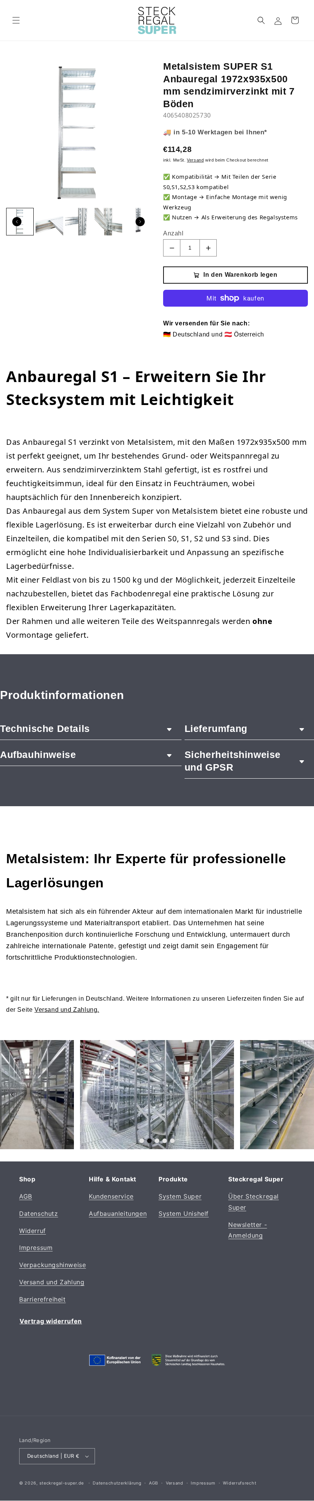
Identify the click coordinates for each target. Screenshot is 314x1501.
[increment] (208, 247)
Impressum (35, 1247)
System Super (180, 1196)
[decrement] (171, 247)
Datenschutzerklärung (117, 1483)
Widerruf (32, 1231)
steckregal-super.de (61, 1483)
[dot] (141, 1140)
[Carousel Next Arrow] (140, 221)
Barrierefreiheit (42, 1299)
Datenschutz (38, 1213)
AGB (25, 1196)
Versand (174, 1483)
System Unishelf (184, 1213)
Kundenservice (111, 1196)
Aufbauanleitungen (118, 1213)
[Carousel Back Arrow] (16, 221)
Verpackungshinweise (52, 1265)
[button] (16, 20)
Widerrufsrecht (239, 1483)
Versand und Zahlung (51, 1282)
